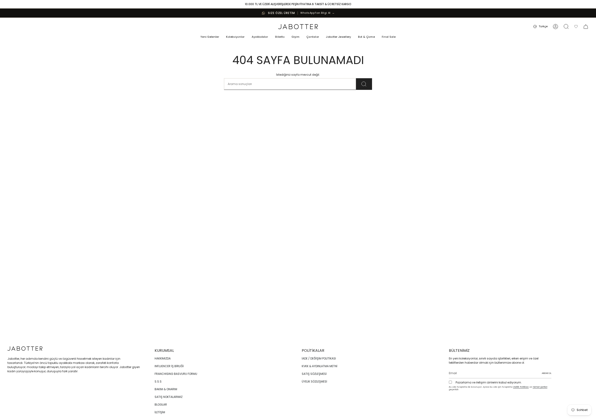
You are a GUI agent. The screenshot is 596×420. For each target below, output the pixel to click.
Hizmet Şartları (540, 387)
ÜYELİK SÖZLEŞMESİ (314, 381)
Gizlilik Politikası (521, 387)
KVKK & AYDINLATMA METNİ (319, 366)
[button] (235, 37)
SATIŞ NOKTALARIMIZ (169, 397)
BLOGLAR (161, 404)
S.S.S (158, 381)
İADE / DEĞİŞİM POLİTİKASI (319, 358)
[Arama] (364, 84)
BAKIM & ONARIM (166, 389)
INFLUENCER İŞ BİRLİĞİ (169, 366)
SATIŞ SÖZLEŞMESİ (314, 374)
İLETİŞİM (160, 412)
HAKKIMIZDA (163, 358)
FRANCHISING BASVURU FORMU (176, 374)
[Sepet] (585, 26)
